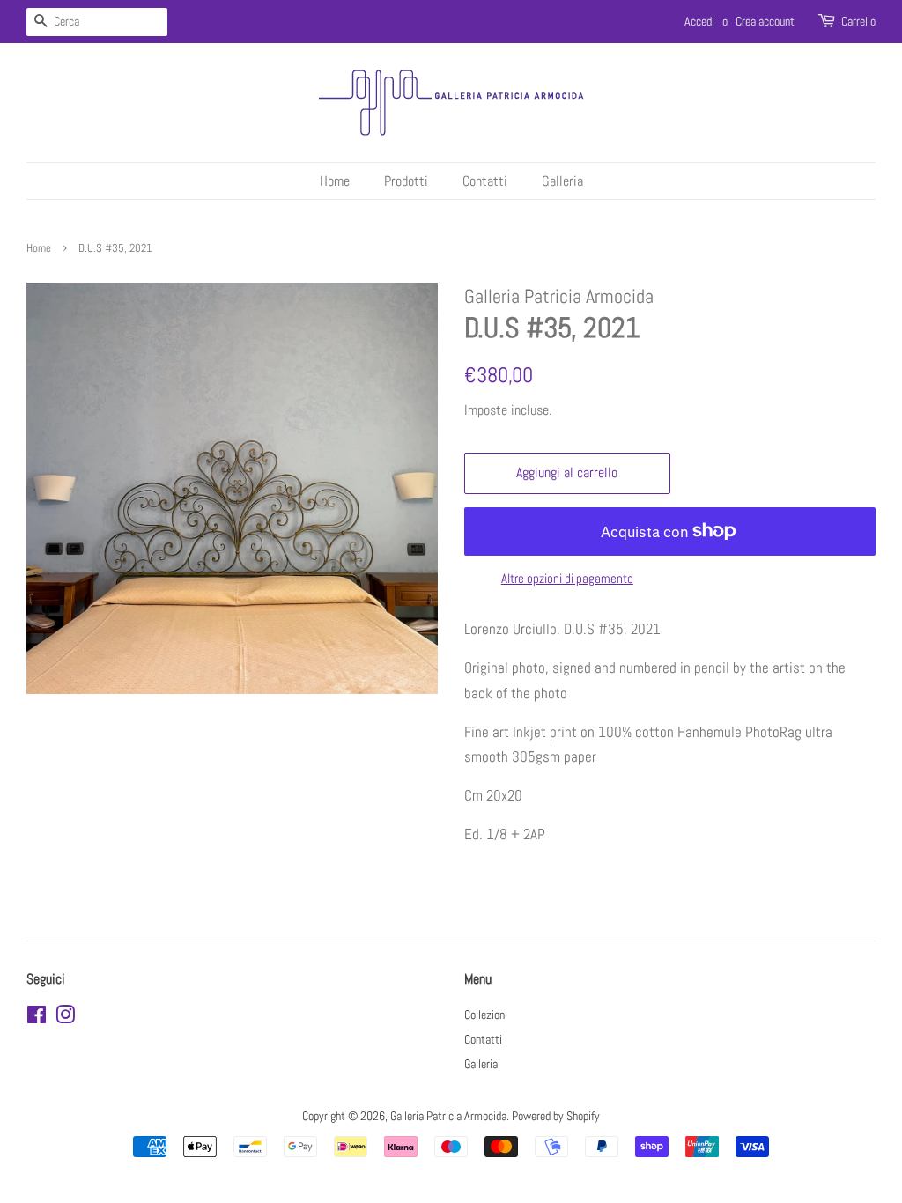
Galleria (562, 181)
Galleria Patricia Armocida (448, 1116)
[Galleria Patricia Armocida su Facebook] (36, 1018)
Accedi (699, 21)
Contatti (484, 181)
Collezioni (485, 1014)
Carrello (858, 21)
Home (335, 181)
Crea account (765, 21)
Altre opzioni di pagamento (567, 578)
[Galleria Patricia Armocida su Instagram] (65, 1018)
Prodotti (406, 181)
